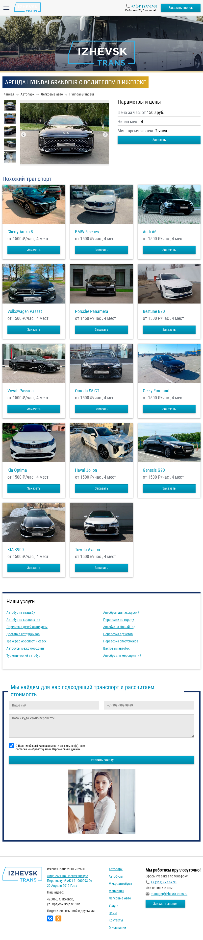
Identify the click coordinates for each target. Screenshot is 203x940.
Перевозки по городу (118, 620)
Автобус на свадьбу (20, 612)
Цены (113, 913)
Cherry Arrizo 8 (20, 232)
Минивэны (116, 891)
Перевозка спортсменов (120, 641)
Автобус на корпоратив (23, 620)
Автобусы (116, 876)
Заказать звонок (181, 8)
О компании (117, 928)
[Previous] (23, 134)
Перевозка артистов (118, 634)
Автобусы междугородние (25, 648)
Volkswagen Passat (24, 311)
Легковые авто (120, 898)
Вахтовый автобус (116, 648)
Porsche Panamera (91, 311)
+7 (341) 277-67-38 (144, 6)
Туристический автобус (23, 656)
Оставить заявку (102, 760)
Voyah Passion (20, 391)
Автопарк (116, 869)
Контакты (116, 920)
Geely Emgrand (156, 391)
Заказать (159, 140)
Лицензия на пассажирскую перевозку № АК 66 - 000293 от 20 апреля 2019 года (69, 881)
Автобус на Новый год (119, 627)
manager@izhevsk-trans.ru (169, 894)
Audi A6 (149, 232)
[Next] (105, 134)
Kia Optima (17, 470)
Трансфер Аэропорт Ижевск (26, 641)
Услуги (113, 906)
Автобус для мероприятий (122, 656)
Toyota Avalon (87, 549)
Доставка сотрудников (23, 634)
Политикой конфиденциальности (39, 746)
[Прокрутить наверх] (16, 928)
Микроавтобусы (120, 884)
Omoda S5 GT (87, 391)
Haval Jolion (86, 470)
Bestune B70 (154, 311)
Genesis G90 (154, 470)
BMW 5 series (87, 232)
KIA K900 (15, 549)
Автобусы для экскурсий (121, 612)
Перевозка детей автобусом (27, 627)
